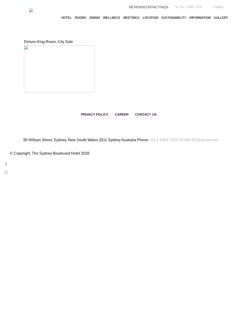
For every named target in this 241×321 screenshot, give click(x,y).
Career (122, 114)
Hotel (66, 18)
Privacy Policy (94, 114)
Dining (94, 18)
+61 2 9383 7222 (163, 140)
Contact (152, 7)
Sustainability (173, 18)
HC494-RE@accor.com (198, 140)
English (218, 7)
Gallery (221, 18)
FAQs (164, 7)
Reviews (136, 7)
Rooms (80, 18)
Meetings (131, 18)
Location (150, 18)
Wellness (111, 18)
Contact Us (146, 114)
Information (200, 18)
